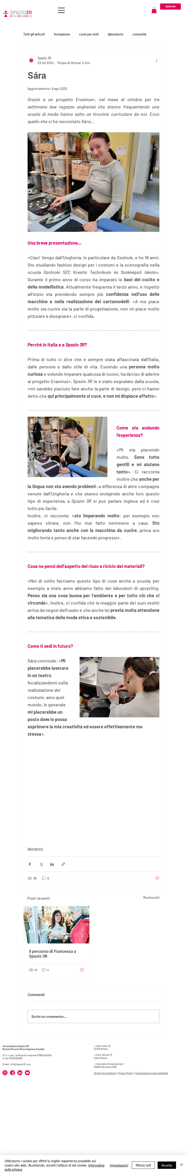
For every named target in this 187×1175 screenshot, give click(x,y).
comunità (139, 34)
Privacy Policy (125, 1073)
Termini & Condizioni (105, 1073)
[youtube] (27, 1072)
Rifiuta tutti (143, 1165)
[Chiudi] (181, 1165)
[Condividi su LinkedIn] (52, 864)
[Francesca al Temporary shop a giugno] (56, 924)
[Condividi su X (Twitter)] (41, 864)
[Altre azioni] (156, 60)
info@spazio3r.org (20, 1064)
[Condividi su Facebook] (30, 864)
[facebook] (12, 1072)
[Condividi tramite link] (63, 864)
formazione (62, 34)
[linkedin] (19, 1072)
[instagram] (5, 1072)
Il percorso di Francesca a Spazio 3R (52, 954)
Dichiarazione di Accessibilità (151, 1073)
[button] (154, 10)
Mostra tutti (151, 897)
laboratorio (115, 34)
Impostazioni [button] (119, 1165)
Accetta (166, 1165)
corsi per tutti (89, 34)
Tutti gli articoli (34, 34)
